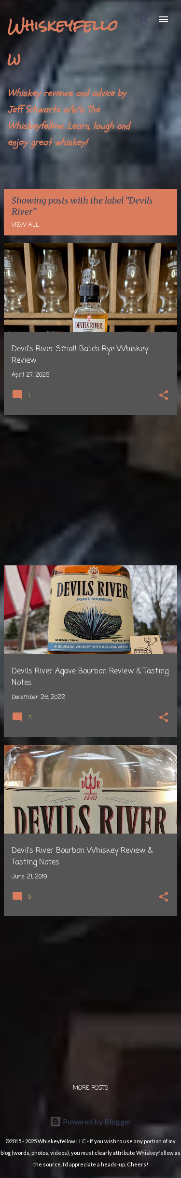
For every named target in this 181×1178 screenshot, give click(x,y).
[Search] (144, 19)
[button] (163, 396)
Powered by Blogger (96, 1121)
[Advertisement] (90, 490)
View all (25, 225)
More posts (90, 1088)
